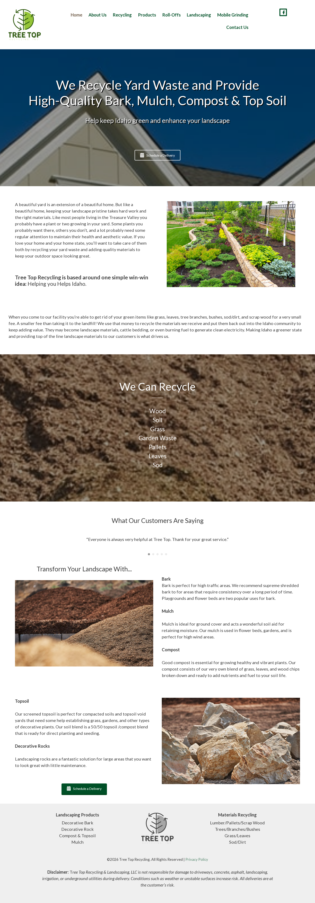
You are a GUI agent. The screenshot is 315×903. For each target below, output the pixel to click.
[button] (157, 155)
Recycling (122, 14)
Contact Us (237, 27)
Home (76, 14)
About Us (97, 14)
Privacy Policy (196, 859)
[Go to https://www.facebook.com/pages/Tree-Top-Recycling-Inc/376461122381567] (283, 13)
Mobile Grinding (232, 14)
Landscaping (199, 14)
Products (147, 14)
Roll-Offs (171, 14)
